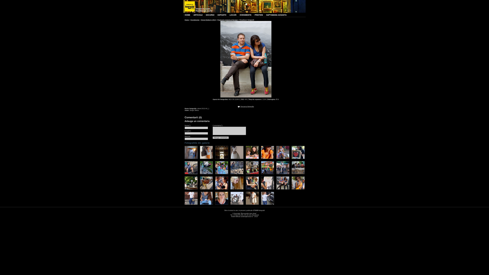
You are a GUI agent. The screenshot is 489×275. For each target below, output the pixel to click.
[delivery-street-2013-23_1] (191, 158)
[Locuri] (232, 15)
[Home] (187, 15)
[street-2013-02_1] (252, 189)
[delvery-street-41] (267, 158)
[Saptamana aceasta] (276, 15)
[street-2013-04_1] (282, 189)
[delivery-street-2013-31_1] (252, 158)
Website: (188, 136)
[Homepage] (190, 6)
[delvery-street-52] (282, 174)
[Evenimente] (245, 15)
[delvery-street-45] (191, 174)
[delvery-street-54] (191, 189)
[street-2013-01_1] (236, 189)
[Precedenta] (233, 59)
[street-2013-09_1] (206, 204)
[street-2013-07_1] (191, 204)
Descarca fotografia (247, 106)
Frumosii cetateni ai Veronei (228, 20)
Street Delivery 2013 (208, 20)
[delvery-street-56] (221, 189)
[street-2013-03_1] (267, 189)
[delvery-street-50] (252, 174)
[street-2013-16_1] (267, 204)
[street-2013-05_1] (298, 189)
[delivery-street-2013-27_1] (206, 158)
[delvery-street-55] (206, 189)
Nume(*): (188, 125)
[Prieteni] (259, 15)
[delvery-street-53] (298, 174)
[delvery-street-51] (267, 174)
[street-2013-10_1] (221, 204)
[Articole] (198, 15)
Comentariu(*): (218, 125)
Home (187, 20)
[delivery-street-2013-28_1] (221, 158)
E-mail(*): (188, 131)
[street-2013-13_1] (236, 204)
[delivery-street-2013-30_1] (236, 158)
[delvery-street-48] (221, 174)
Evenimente (195, 20)
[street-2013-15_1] (252, 204)
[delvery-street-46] (206, 174)
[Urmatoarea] (258, 59)
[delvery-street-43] (282, 158)
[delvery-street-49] (236, 174)
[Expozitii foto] (222, 15)
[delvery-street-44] (298, 158)
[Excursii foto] (210, 15)
